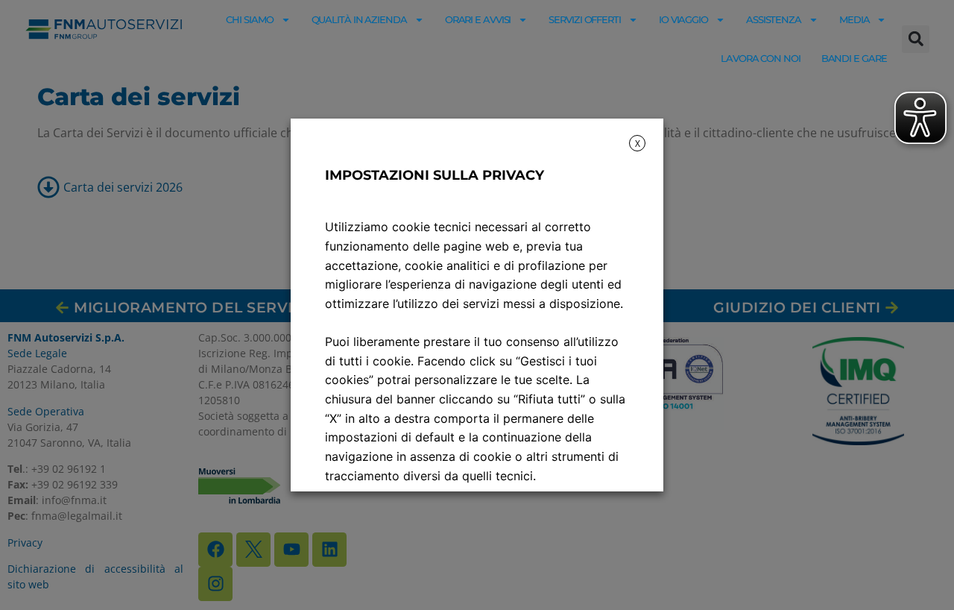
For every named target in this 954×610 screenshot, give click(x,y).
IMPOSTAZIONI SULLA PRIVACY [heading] (434, 175)
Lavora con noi (760, 58)
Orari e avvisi (478, 19)
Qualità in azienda (359, 19)
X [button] (637, 143)
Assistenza (773, 19)
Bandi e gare (854, 58)
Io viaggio (683, 19)
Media (854, 19)
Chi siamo (249, 19)
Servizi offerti (585, 19)
